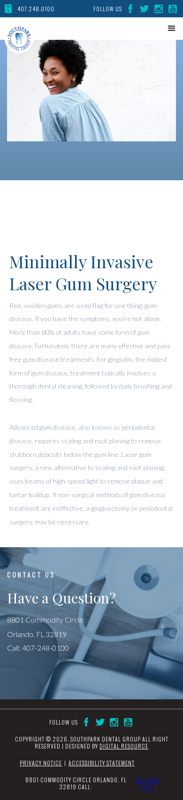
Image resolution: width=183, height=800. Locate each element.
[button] (171, 28)
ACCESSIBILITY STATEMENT (102, 763)
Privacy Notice (41, 763)
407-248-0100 (148, 783)
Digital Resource (123, 746)
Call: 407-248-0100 (38, 648)
